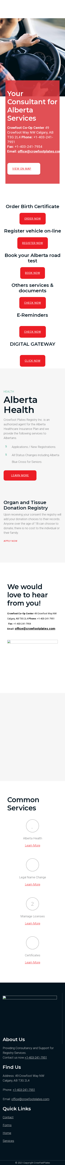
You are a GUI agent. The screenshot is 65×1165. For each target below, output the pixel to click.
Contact (8, 1117)
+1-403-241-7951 (36, 1057)
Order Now (32, 218)
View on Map (21, 168)
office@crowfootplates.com (40, 151)
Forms (7, 1125)
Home (7, 1133)
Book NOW (32, 273)
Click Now (32, 360)
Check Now (32, 303)
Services (8, 1141)
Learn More (20, 475)
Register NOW (32, 243)
